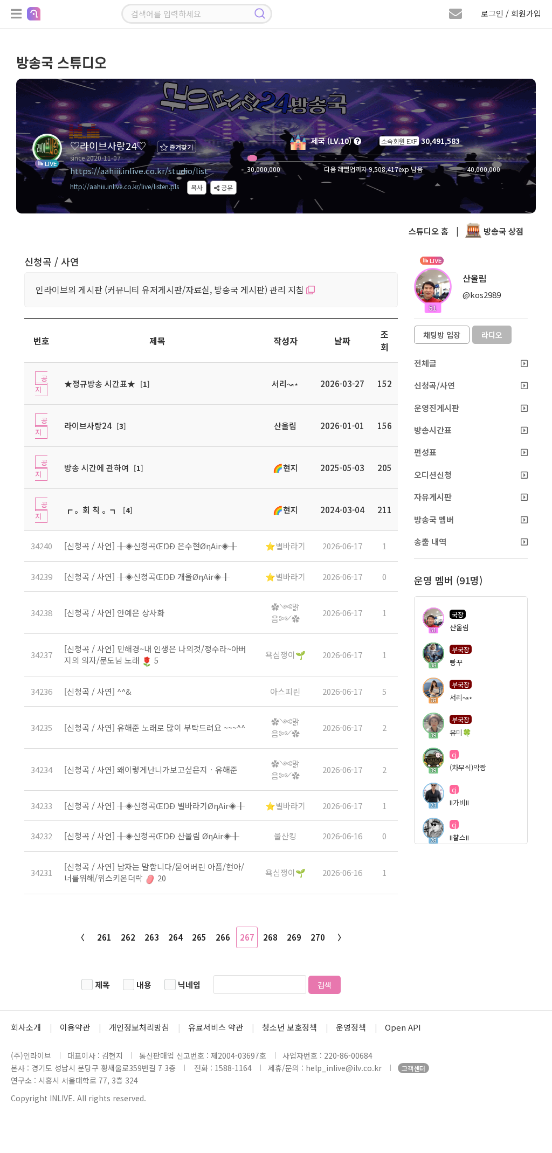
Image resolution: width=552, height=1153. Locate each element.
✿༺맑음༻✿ (285, 612)
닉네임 (189, 984)
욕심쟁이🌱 (285, 654)
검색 (325, 984)
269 (294, 937)
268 (270, 937)
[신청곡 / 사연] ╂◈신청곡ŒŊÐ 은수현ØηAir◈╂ (150, 545)
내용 (143, 984)
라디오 (491, 334)
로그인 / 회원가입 (511, 13)
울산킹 (285, 835)
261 (104, 937)
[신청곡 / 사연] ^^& (98, 691)
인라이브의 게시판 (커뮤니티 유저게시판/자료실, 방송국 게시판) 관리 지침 (171, 289)
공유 (226, 187)
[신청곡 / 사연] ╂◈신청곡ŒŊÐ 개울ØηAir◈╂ (147, 576)
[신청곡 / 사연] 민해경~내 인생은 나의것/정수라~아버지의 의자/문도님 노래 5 (155, 654)
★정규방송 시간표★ (99, 383)
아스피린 (285, 691)
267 (247, 937)
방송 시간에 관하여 (96, 467)
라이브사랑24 (88, 425)
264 (175, 937)
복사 (197, 187)
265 (199, 937)
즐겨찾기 (180, 146)
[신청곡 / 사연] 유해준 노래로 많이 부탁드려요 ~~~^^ (154, 727)
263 (151, 937)
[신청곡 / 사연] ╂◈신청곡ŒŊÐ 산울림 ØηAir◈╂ (151, 835)
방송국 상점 (502, 231)
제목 (102, 984)
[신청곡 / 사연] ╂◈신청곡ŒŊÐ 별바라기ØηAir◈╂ (154, 805)
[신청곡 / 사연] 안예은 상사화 (114, 612)
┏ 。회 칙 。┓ (91, 509)
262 (128, 937)
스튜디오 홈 (428, 231)
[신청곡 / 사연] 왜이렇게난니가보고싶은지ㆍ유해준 (151, 769)
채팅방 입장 (441, 334)
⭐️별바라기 (285, 545)
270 (317, 937)
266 (223, 937)
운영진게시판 (436, 407)
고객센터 (413, 1068)
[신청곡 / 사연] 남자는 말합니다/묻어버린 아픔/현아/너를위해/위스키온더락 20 (154, 872)
